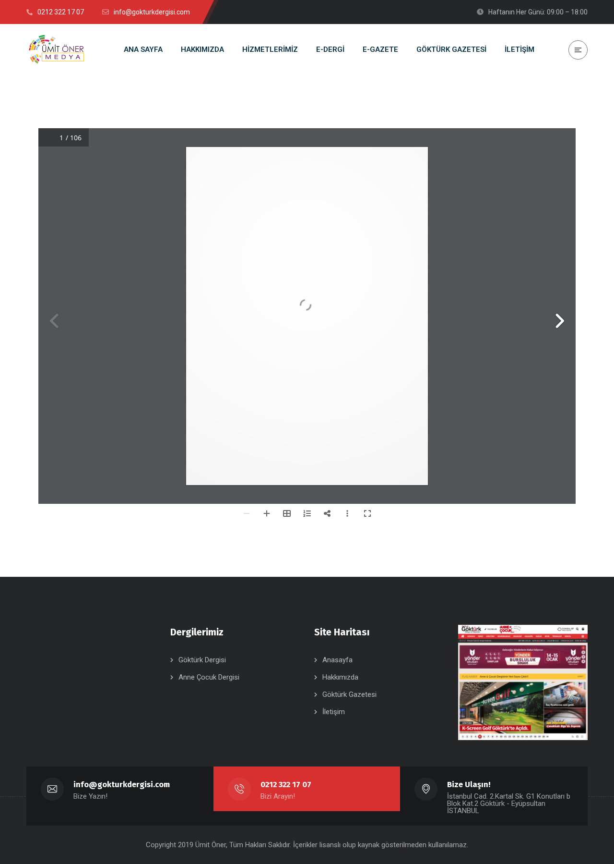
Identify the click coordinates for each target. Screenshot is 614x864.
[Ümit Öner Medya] (56, 50)
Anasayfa (337, 660)
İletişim (333, 711)
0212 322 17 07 (285, 784)
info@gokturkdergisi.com (121, 784)
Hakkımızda (340, 677)
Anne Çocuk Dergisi (208, 677)
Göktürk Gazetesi (349, 694)
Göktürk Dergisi (202, 660)
